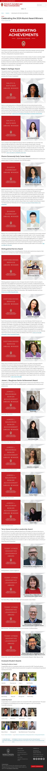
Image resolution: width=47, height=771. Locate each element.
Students (10, 734)
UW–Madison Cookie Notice (12, 768)
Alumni (6, 734)
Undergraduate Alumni (30, 734)
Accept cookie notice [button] (37, 766)
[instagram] (41, 759)
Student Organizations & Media (22, 755)
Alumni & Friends (20, 750)
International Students (21, 752)
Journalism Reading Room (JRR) (22, 759)
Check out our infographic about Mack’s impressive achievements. (27, 113)
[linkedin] (39, 759)
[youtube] (44, 759)
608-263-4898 (39, 756)
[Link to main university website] (8, 756)
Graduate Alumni (22, 734)
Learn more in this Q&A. (16, 376)
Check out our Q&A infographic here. (9, 292)
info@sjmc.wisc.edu (39, 754)
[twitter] (36, 759)
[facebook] (34, 759)
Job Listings (19, 757)
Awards (17, 734)
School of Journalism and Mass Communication (13, 5)
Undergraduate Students (39, 734)
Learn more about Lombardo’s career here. (16, 152)
